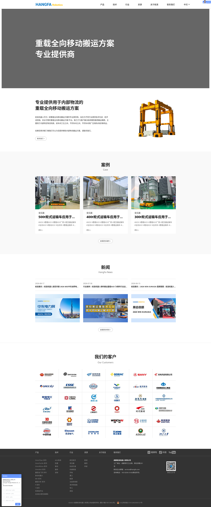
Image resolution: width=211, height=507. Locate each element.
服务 (56, 469)
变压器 (72, 463)
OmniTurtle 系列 (41, 463)
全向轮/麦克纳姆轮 (41, 494)
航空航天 (73, 460)
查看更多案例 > (105, 241)
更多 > (40, 230)
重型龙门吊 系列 (41, 472)
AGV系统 (58, 460)
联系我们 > (41, 138)
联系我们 (117, 452)
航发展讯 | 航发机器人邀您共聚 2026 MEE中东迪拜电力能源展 (57, 286)
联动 (56, 466)
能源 (71, 479)
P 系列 (37, 485)
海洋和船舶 (73, 485)
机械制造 (73, 469)
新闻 (85, 460)
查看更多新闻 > (105, 330)
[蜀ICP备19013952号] (107, 503)
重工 (71, 475)
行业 (71, 452)
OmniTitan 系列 (40, 460)
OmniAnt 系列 (40, 469)
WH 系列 (38, 479)
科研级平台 (39, 491)
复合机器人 (39, 475)
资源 (86, 452)
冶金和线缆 (73, 482)
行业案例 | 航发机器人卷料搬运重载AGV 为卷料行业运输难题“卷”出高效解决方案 (105, 286)
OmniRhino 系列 (41, 466)
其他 (71, 491)
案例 (85, 463)
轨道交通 (73, 466)
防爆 (56, 463)
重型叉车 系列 (40, 482)
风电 (71, 472)
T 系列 (37, 488)
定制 (56, 472)
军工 (71, 488)
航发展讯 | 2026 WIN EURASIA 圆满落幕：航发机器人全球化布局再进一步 (152, 286)
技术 (56, 452)
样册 (85, 466)
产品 (37, 452)
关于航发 (102, 452)
